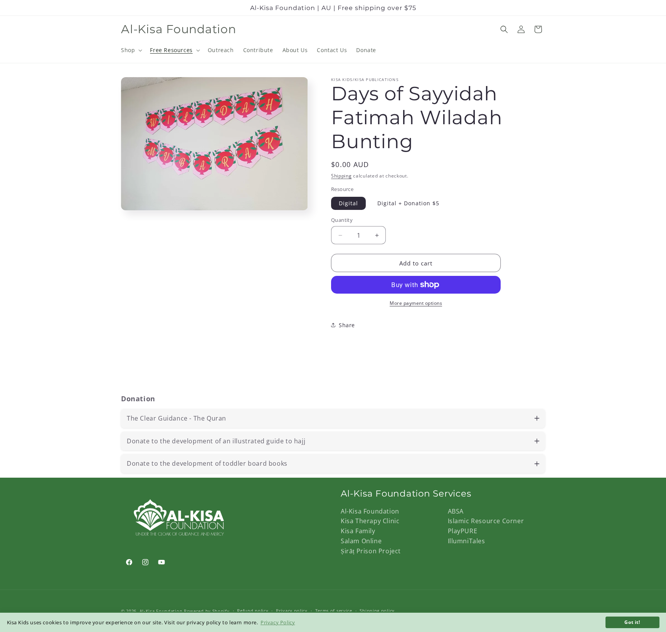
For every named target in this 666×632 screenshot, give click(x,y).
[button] (130, 50)
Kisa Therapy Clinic (370, 521)
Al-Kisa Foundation (370, 511)
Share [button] (347, 325)
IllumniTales (466, 541)
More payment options (416, 303)
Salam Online (361, 541)
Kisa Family (358, 531)
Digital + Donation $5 (408, 203)
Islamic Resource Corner (486, 521)
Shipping (341, 175)
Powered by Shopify (207, 611)
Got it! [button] (632, 622)
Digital (348, 203)
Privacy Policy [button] (278, 622)
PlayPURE (463, 531)
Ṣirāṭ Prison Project (371, 551)
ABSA (456, 511)
